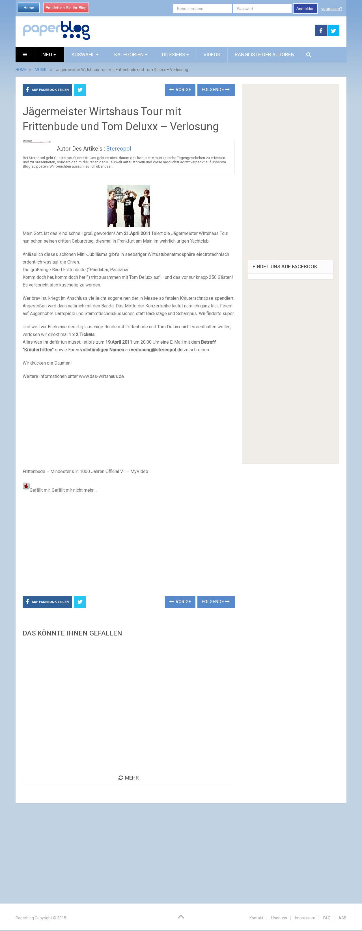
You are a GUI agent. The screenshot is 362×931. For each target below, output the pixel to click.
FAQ (327, 918)
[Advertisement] (203, 30)
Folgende (213, 89)
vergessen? (331, 8)
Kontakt (256, 918)
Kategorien (129, 54)
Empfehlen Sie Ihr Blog (66, 7)
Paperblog (25, 918)
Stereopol (118, 148)
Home (28, 7)
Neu (47, 54)
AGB (342, 918)
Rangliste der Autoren (265, 54)
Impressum (305, 918)
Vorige (182, 89)
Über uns (279, 918)
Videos (211, 54)
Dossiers (173, 54)
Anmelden (305, 8)
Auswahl (84, 54)
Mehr (132, 778)
